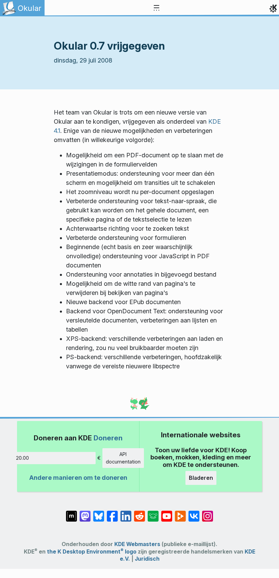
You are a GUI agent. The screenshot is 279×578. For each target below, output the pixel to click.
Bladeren (201, 477)
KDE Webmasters (137, 544)
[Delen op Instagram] (207, 512)
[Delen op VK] (193, 512)
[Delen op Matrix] (71, 512)
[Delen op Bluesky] (98, 512)
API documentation (123, 458)
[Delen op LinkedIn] (125, 512)
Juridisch (147, 559)
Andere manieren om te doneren (78, 477)
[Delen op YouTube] (166, 512)
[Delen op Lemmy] (153, 512)
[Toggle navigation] (156, 8)
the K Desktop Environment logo (91, 551)
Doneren (108, 438)
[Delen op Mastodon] (85, 512)
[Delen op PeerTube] (180, 512)
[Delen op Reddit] (139, 512)
